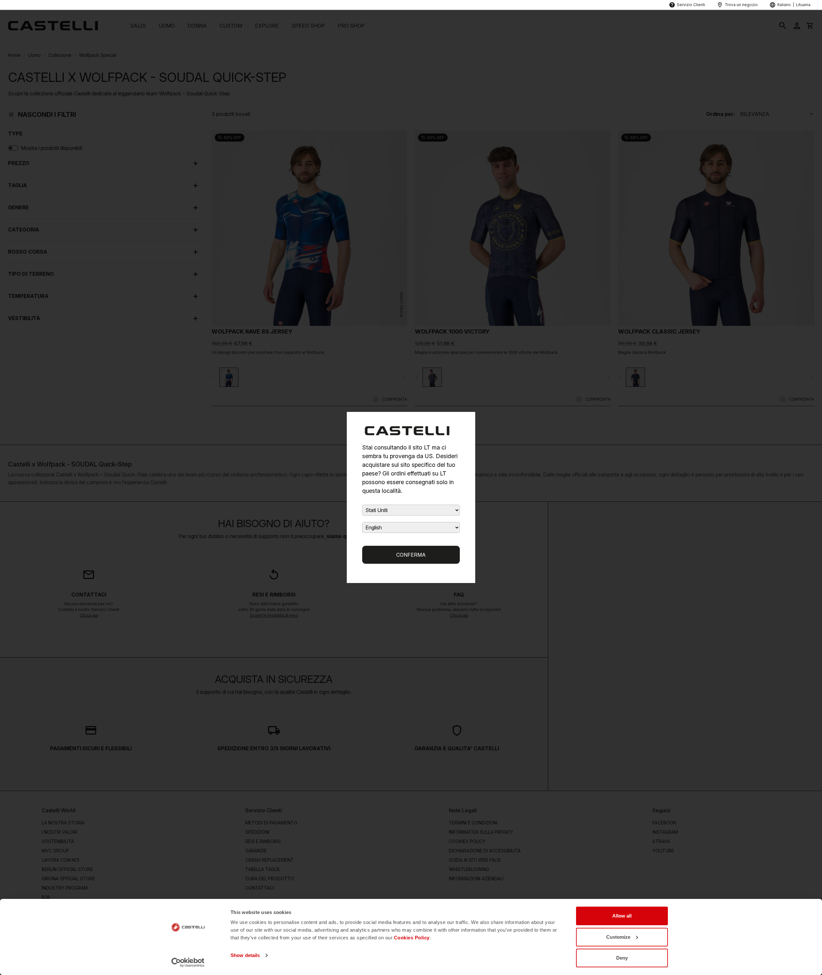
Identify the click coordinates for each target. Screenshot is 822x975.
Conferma (411, 555)
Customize (618, 937)
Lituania (803, 4)
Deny (622, 958)
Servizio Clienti (691, 4)
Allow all (622, 915)
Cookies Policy (412, 937)
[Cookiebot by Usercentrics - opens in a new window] (188, 962)
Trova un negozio (741, 4)
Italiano (784, 4)
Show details (245, 955)
